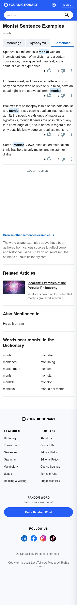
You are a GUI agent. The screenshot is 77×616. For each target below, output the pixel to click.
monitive (9, 388)
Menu (67, 5)
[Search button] (67, 15)
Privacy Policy (49, 452)
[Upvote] (49, 70)
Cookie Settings (50, 466)
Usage (8, 474)
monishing (47, 362)
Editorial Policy (49, 459)
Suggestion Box (50, 481)
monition (46, 382)
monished (47, 355)
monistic (9, 382)
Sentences (62, 43)
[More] (71, 70)
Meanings (14, 43)
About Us (46, 438)
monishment (11, 368)
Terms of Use (48, 474)
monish (8, 355)
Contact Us (47, 445)
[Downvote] (62, 70)
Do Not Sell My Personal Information (38, 554)
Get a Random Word (38, 512)
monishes (10, 362)
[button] (54, 5)
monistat (46, 375)
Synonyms (38, 43)
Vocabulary (11, 466)
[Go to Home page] (21, 4)
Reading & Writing (15, 481)
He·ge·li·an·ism (13, 323)
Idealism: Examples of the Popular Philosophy (47, 285)
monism (46, 368)
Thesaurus (10, 445)
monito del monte (52, 388)
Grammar (10, 459)
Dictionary (10, 438)
